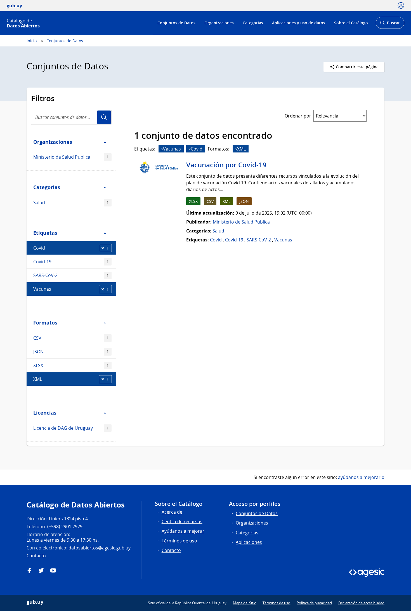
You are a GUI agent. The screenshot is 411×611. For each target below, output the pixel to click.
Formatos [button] (45, 322)
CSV (71, 338)
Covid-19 (71, 261)
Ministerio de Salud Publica (71, 157)
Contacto (171, 550)
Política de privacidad (314, 602)
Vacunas (71, 289)
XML (71, 379)
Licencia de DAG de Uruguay (71, 428)
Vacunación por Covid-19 (226, 164)
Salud (71, 202)
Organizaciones (219, 22)
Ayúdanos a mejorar (183, 531)
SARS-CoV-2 (71, 275)
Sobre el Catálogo (351, 22)
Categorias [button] (46, 187)
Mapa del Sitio (244, 602)
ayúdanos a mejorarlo (361, 477)
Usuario (104, 117)
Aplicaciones (249, 542)
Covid (71, 248)
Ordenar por (298, 116)
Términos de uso (179, 541)
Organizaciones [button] (52, 141)
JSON (71, 352)
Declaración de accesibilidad (361, 602)
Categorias (253, 22)
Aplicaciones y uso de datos (298, 22)
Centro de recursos (182, 521)
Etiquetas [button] (45, 232)
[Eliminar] (162, 149)
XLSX (71, 365)
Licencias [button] (44, 412)
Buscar (390, 24)
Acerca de (172, 512)
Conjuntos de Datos (176, 22)
